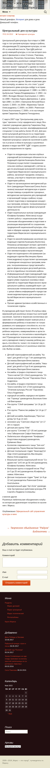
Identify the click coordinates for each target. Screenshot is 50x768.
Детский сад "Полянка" (14, 650)
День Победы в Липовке (14, 637)
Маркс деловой (13, 606)
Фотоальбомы (12, 617)
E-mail (5, 577)
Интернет (20, 19)
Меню (5, 12)
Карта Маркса (10, 622)
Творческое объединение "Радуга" (28, 528)
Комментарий (8, 555)
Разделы (8, 603)
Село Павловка (11, 670)
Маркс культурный (14, 610)
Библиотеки (41, 531)
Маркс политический (15, 613)
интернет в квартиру (7, 16)
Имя (4, 572)
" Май (10, 714)
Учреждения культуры (26, 34)
